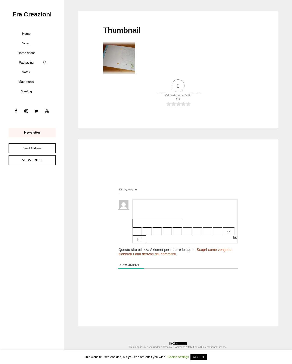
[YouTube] (46, 111)
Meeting (26, 91)
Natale (26, 72)
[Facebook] (16, 111)
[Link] (217, 231)
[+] (139, 239)
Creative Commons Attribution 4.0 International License (195, 347)
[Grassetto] (137, 231)
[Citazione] (197, 231)
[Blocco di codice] (207, 231)
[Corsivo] (147, 231)
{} (228, 231)
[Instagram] (26, 111)
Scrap (26, 43)
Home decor (26, 53)
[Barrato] (167, 231)
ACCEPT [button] (198, 357)
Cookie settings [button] (178, 357)
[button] (45, 62)
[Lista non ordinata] (187, 231)
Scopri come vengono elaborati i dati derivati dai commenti (174, 252)
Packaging (26, 62)
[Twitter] (36, 111)
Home (26, 33)
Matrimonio (26, 81)
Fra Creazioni (32, 14)
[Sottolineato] (157, 231)
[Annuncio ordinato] (177, 231)
